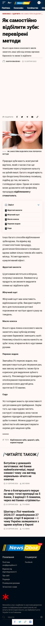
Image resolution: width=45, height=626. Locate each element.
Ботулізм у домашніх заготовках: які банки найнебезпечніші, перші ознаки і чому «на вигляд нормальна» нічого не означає (20, 471)
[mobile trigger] (4, 3)
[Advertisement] (22, 88)
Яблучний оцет (13, 215)
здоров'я (30, 440)
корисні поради (16, 443)
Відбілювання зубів (18, 440)
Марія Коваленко (13, 61)
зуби (37, 440)
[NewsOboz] (22, 3)
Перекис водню (13, 224)
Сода (9, 228)
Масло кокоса (13, 219)
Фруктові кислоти (14, 210)
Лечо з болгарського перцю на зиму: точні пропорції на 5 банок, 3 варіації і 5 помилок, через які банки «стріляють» (22, 495)
